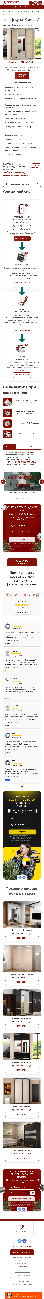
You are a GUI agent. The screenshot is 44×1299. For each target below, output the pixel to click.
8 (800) (22, 1247)
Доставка (22, 447)
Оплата (33, 447)
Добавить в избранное (22, 1272)
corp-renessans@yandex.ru (22, 1257)
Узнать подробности (36, 166)
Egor (13, 760)
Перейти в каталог (22, 375)
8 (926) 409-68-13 (23, 229)
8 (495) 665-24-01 (23, 226)
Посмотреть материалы (22, 562)
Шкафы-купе (19, 12)
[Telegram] (20, 878)
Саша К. (14, 678)
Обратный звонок (22, 1252)
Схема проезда (22, 1266)
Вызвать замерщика (22, 283)
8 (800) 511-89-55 (23, 222)
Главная (7, 12)
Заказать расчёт (22, 75)
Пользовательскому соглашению (18, 546)
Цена (7, 447)
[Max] (24, 878)
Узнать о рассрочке (22, 330)
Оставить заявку (22, 238)
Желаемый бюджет (23, 531)
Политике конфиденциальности (23, 545)
